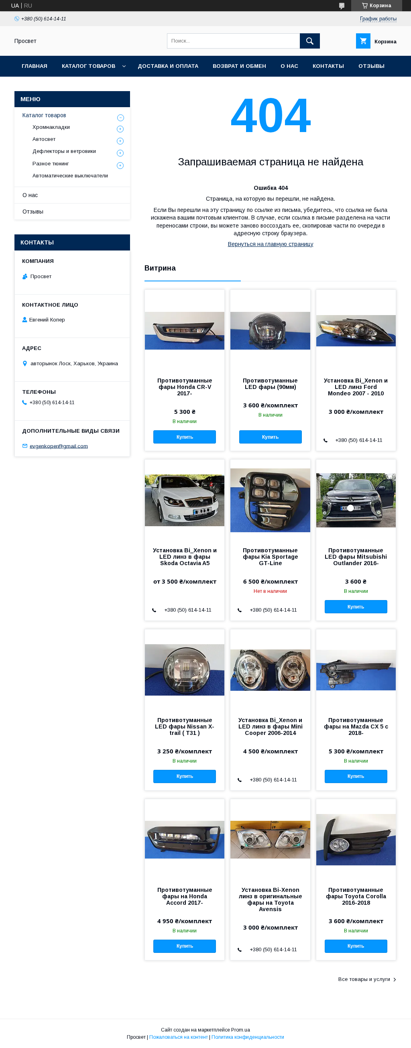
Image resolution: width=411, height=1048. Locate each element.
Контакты (328, 66)
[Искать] (310, 41)
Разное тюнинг (51, 164)
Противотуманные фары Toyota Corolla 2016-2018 (356, 896)
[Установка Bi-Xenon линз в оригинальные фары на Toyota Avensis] (270, 839)
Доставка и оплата (168, 66)
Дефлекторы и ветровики (64, 151)
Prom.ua (240, 1030)
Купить (185, 437)
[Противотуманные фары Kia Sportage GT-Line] (270, 500)
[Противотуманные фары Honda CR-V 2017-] (184, 330)
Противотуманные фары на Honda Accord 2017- (184, 896)
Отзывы (371, 66)
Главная (34, 66)
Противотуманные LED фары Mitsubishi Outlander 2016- (356, 556)
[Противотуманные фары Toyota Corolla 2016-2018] (356, 839)
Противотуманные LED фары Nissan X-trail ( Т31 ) (184, 726)
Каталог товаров (88, 66)
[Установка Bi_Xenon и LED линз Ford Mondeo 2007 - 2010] (356, 330)
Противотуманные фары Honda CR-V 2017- (184, 387)
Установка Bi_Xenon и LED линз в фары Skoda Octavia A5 (185, 556)
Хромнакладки (51, 127)
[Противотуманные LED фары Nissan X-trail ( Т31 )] (184, 669)
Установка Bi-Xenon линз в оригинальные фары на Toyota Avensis (270, 899)
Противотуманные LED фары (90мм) (270, 383)
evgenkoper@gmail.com (59, 446)
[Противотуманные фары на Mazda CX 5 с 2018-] (356, 669)
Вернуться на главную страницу (270, 244)
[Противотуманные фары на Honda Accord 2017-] (184, 839)
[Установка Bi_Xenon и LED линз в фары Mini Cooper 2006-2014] (270, 669)
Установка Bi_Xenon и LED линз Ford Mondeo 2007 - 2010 (356, 387)
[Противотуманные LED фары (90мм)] (270, 330)
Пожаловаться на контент (178, 1037)
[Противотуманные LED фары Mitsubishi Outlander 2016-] (356, 500)
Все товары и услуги (364, 979)
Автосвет (44, 139)
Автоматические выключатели (70, 176)
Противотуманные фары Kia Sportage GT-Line (270, 556)
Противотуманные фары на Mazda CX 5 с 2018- (356, 726)
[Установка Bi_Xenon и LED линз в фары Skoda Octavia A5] (184, 500)
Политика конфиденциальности (248, 1037)
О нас (289, 66)
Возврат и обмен (239, 66)
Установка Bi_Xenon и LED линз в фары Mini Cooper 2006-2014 (270, 726)
